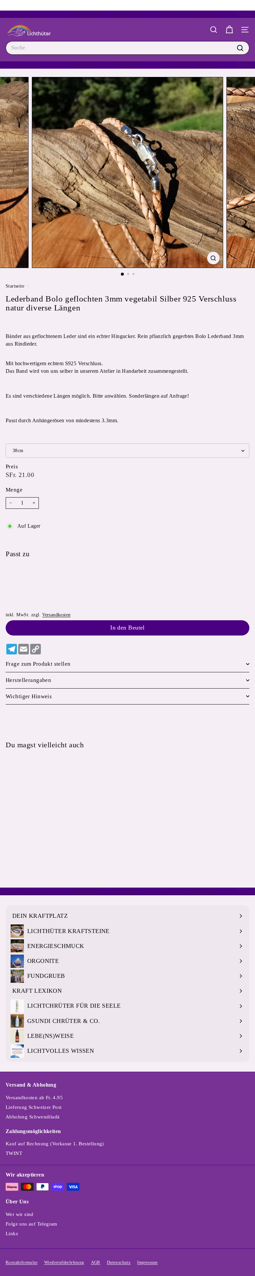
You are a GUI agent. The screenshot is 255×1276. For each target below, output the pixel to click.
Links (12, 1233)
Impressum (147, 1262)
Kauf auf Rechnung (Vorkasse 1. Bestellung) (55, 1143)
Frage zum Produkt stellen (38, 664)
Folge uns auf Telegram (31, 1224)
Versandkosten (56, 614)
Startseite (16, 286)
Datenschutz (118, 1262)
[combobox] (127, 47)
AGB (95, 1262)
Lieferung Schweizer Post (34, 1107)
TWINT (14, 1153)
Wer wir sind (20, 1214)
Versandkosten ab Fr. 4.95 (34, 1097)
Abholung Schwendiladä (32, 1116)
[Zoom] (213, 258)
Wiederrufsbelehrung (64, 1262)
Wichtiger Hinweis (29, 696)
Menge (14, 490)
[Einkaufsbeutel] (229, 29)
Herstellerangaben (28, 680)
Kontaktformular (22, 1262)
